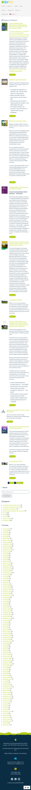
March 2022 (6, 629)
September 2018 (7, 686)
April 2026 (6, 536)
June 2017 (6, 705)
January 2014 (6, 719)
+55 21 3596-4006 (15, 772)
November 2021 (7, 637)
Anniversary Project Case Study (11, 507)
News (21, 6)
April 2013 (5, 723)
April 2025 (5, 559)
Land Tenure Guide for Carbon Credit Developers (18, 411)
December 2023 (7, 589)
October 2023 (7, 593)
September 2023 (7, 595)
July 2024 (6, 576)
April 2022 (5, 628)
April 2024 (6, 582)
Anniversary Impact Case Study (11, 505)
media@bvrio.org (19, 763)
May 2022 (5, 626)
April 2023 (6, 605)
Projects (16, 6)
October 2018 (6, 685)
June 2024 (6, 578)
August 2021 (6, 643)
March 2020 (6, 675)
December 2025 (7, 544)
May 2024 (6, 580)
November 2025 (7, 546)
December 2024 (7, 567)
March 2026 (6, 538)
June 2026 (6, 532)
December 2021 (7, 635)
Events (5, 512)
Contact (17, 10)
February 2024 (7, 586)
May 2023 (6, 603)
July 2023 (6, 599)
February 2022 (7, 631)
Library (3, 10)
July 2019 (5, 681)
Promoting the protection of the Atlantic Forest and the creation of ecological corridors (19, 243)
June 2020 (6, 669)
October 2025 (6, 548)
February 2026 (7, 540)
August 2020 (6, 666)
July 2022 (5, 622)
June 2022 (6, 624)
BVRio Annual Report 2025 (17, 121)
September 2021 (7, 641)
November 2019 (7, 679)
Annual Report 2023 (15, 461)
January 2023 (7, 610)
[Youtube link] (19, 779)
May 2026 (6, 534)
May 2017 (5, 707)
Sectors (9, 6)
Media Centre (5, 14)
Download (12, 74)
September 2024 (7, 572)
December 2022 (7, 612)
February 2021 (7, 654)
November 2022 (7, 614)
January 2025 (7, 565)
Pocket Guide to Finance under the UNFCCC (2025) (18, 188)
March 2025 (6, 561)
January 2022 (7, 633)
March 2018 (6, 690)
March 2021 (6, 652)
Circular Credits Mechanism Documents (13, 511)
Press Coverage (7, 518)
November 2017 (7, 698)
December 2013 (7, 721)
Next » (21, 483)
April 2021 (5, 650)
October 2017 (6, 700)
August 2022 (6, 620)
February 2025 (7, 563)
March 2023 (6, 607)
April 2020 (6, 673)
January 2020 (7, 677)
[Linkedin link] (15, 779)
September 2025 (7, 550)
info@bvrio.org (20, 762)
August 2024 (6, 574)
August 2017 (6, 702)
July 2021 (5, 645)
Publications (6, 520)
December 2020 (7, 658)
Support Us (10, 10)
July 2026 (6, 531)
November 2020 (7, 660)
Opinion (5, 516)
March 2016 (6, 715)
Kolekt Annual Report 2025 (17, 80)
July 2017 (5, 704)
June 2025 (6, 555)
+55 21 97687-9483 (16, 774)
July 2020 (6, 667)
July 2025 (5, 553)
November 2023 (7, 591)
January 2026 (7, 542)
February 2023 (7, 608)
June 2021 (6, 647)
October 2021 (6, 639)
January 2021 (6, 656)
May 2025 (5, 557)
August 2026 (6, 529)
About (3, 6)
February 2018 (7, 692)
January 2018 (6, 694)
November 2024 (7, 569)
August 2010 (6, 725)
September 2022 (7, 618)
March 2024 (6, 584)
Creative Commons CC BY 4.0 (16, 69)
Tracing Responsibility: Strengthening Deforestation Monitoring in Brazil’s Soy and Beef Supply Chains (18, 26)
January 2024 (7, 588)
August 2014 (6, 717)
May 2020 (6, 671)
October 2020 (7, 662)
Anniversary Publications (9, 509)
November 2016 (7, 711)
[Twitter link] (12, 779)
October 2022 (6, 616)
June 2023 (6, 601)
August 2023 (6, 597)
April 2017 (5, 709)
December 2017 (7, 696)
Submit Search (6, 496)
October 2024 (7, 570)
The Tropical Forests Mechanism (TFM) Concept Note (19, 427)
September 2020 (7, 664)
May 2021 (5, 648)
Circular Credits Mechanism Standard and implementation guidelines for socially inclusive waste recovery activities (18, 324)
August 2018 (6, 688)
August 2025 (6, 551)
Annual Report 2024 (15, 300)
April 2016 (5, 713)
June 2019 (6, 683)
